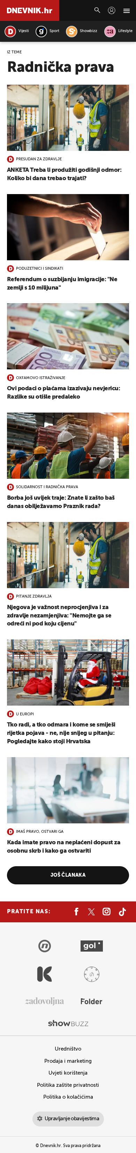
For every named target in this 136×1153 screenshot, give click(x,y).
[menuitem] (111, 10)
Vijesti (23, 31)
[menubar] (111, 10)
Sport (54, 31)
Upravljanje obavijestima (72, 1118)
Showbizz (88, 31)
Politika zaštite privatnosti (68, 1085)
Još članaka (68, 875)
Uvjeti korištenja (68, 1073)
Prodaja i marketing (68, 1061)
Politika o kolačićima (68, 1097)
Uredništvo (68, 1049)
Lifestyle (125, 31)
